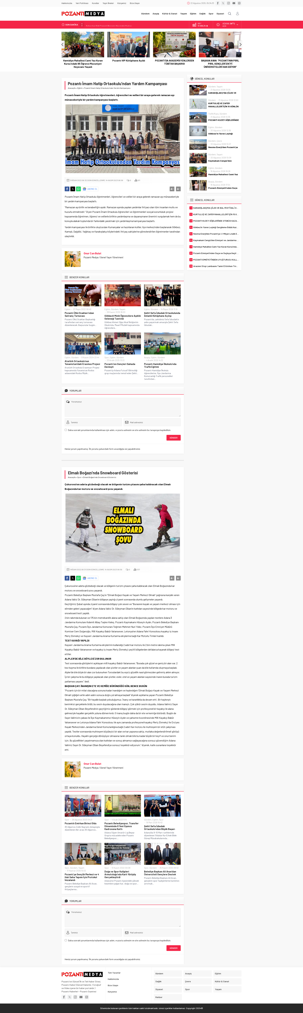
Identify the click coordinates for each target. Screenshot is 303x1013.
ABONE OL (92, 188)
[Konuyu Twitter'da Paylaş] (72, 189)
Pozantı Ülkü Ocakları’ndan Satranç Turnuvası (79, 314)
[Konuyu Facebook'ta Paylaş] (67, 189)
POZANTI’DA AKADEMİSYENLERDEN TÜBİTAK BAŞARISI (128, 62)
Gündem (115, 309)
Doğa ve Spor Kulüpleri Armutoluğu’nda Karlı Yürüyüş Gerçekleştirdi (120, 874)
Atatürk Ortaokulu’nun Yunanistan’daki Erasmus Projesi (82, 362)
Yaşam (122, 309)
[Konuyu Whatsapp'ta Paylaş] (78, 189)
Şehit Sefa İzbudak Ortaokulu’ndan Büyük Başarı (159, 827)
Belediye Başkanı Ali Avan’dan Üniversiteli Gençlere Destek (160, 873)
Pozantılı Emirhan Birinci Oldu (80, 823)
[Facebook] (218, 3)
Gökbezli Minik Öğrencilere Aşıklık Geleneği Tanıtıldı (122, 317)
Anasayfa (72, 88)
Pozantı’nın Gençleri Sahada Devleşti (119, 365)
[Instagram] (228, 3)
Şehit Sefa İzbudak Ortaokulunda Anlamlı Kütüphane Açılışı (162, 314)
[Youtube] (234, 3)
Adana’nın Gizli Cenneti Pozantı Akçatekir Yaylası (109, 24)
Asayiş (147, 357)
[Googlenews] (239, 3)
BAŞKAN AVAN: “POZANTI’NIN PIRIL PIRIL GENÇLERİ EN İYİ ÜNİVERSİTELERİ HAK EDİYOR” (174, 63)
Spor (106, 357)
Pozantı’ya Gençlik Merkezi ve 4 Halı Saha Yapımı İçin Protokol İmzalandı (82, 877)
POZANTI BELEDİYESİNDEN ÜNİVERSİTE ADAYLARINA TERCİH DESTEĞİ (220, 63)
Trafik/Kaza (213, 113)
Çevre (219, 141)
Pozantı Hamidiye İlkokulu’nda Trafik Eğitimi (160, 365)
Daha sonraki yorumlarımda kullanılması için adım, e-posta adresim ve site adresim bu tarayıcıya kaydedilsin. (119, 430)
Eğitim (80, 88)
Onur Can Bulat (92, 253)
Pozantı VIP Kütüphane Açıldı (83, 60)
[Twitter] (223, 3)
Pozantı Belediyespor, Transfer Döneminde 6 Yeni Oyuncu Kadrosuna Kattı (121, 826)
